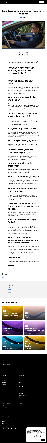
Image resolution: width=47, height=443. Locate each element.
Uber (3, 360)
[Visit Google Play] (6, 428)
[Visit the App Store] (14, 428)
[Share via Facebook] (19, 54)
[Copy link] (27, 54)
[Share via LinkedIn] (22, 54)
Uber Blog (4, 2)
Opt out (38, 439)
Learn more (11, 265)
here (40, 436)
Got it (43, 439)
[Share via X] (25, 54)
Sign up (41, 1)
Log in (37, 1)
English (4, 421)
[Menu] (45, 2)
